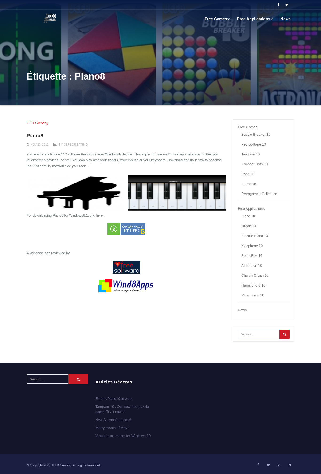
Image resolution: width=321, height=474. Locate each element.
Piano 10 (248, 216)
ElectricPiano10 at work (114, 399)
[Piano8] (126, 229)
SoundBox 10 (251, 256)
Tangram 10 (250, 154)
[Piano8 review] (126, 267)
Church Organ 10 (255, 275)
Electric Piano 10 (254, 236)
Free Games (216, 19)
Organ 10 (248, 226)
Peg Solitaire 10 (253, 144)
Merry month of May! (112, 428)
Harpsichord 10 (253, 285)
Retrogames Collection (259, 194)
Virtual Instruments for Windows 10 (123, 436)
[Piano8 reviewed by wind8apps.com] (126, 286)
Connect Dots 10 (254, 164)
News (285, 19)
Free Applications (253, 19)
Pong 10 (247, 174)
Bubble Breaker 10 (255, 134)
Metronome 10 (252, 295)
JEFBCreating (37, 123)
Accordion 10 (251, 265)
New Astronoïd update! (113, 420)
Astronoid (248, 184)
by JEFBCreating (73, 144)
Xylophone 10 (252, 246)
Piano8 (35, 136)
